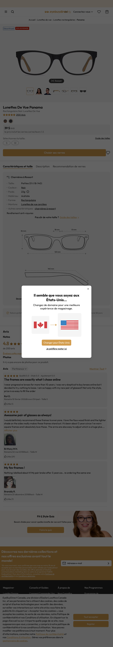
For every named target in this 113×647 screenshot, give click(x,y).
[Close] (88, 288)
